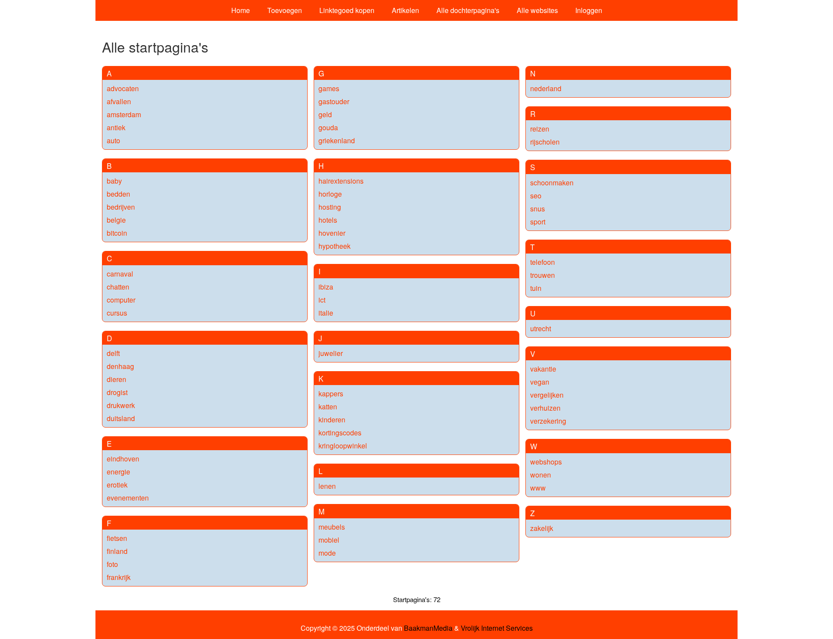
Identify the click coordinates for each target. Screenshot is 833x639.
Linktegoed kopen (346, 10)
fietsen (117, 538)
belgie (116, 220)
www (538, 488)
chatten (118, 287)
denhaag (120, 366)
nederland (545, 88)
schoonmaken (552, 183)
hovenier (331, 233)
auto (113, 140)
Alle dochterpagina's (467, 10)
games (328, 88)
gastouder (333, 101)
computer (121, 300)
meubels (331, 527)
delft (113, 353)
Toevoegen (284, 10)
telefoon (542, 262)
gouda (328, 127)
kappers (330, 394)
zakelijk (541, 528)
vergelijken (547, 395)
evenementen (128, 498)
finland (117, 551)
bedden (118, 194)
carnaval (120, 274)
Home (240, 10)
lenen (327, 486)
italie (325, 313)
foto (112, 564)
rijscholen (545, 142)
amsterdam (124, 114)
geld (325, 114)
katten (327, 407)
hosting (329, 207)
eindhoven (123, 459)
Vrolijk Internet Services (497, 628)
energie (118, 472)
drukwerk (121, 405)
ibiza (325, 287)
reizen (539, 129)
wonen (540, 475)
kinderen (331, 420)
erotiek (117, 485)
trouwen (542, 275)
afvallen (119, 101)
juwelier (330, 353)
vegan (539, 382)
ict (321, 300)
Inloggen (588, 10)
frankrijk (119, 577)
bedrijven (121, 207)
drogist (117, 392)
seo (535, 196)
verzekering (548, 421)
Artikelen (405, 10)
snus (537, 209)
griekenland (336, 140)
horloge (330, 194)
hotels (327, 220)
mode (327, 553)
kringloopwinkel (342, 446)
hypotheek (334, 246)
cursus (117, 313)
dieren (116, 379)
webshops (546, 462)
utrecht (540, 328)
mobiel (328, 540)
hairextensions (341, 181)
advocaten (123, 88)
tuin (535, 288)
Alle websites (537, 10)
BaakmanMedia (428, 628)
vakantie (543, 369)
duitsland (121, 418)
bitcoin (117, 233)
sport (537, 222)
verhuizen (545, 408)
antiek (116, 127)
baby (114, 181)
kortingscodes (339, 433)
